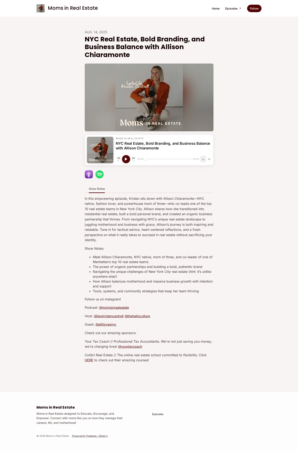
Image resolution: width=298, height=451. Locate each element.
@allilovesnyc (105, 324)
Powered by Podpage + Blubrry (90, 435)
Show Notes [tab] (97, 188)
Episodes (232, 8)
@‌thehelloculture (137, 316)
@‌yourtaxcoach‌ (130, 346)
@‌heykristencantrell (109, 316)
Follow (254, 8)
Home (216, 8)
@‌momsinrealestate (114, 307)
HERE (89, 360)
